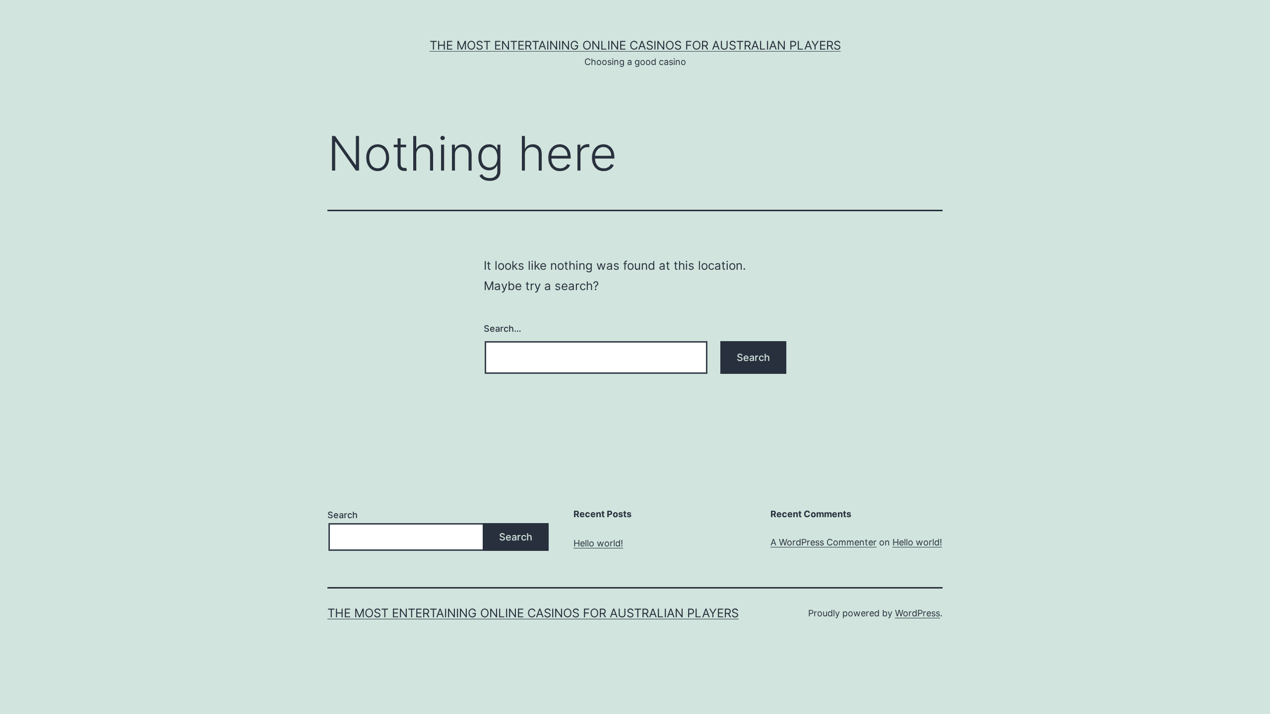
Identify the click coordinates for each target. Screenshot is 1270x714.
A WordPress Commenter (823, 542)
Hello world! (598, 543)
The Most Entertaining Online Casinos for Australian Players (635, 45)
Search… (502, 328)
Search (342, 515)
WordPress (917, 613)
